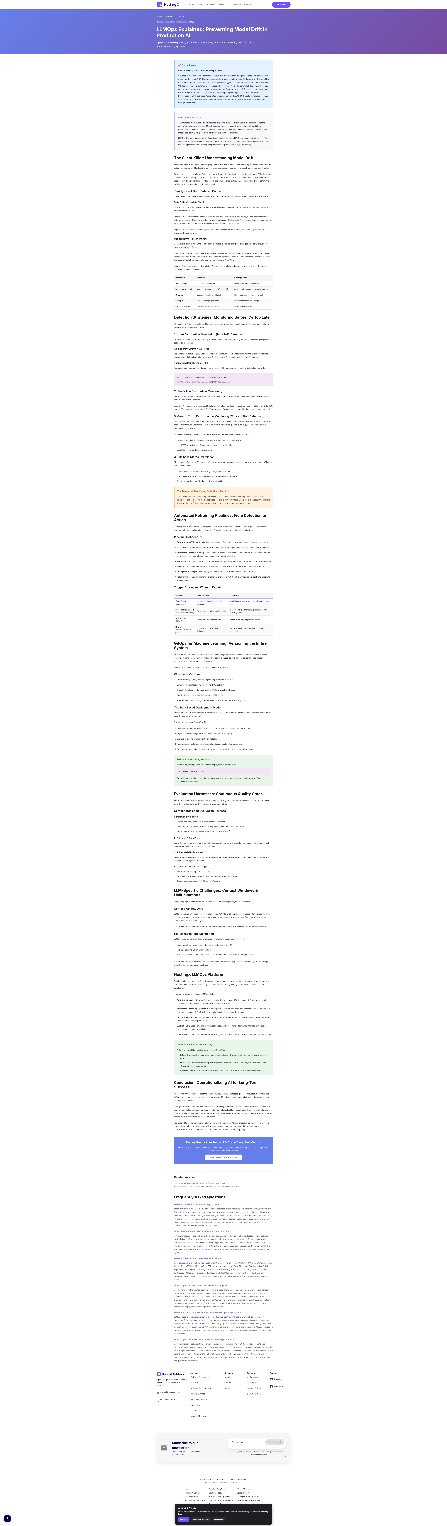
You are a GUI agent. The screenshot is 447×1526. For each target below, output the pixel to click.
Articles (169, 16)
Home (159, 16)
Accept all (184, 1519)
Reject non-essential (201, 1519)
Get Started (281, 5)
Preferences (219, 1519)
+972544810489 (167, 1399)
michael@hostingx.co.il (170, 1392)
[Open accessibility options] (7, 1518)
